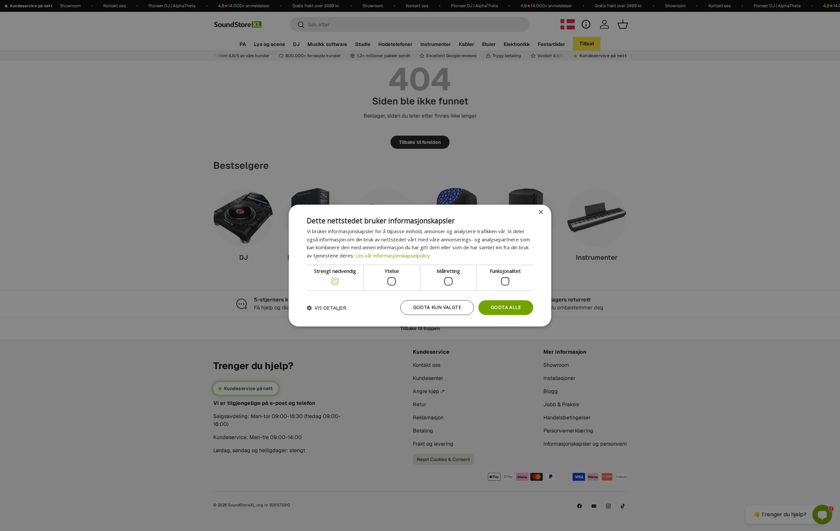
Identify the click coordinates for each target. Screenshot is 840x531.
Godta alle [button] (506, 307)
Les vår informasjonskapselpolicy (392, 255)
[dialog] (420, 266)
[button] (326, 307)
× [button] (540, 212)
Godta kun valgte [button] (437, 307)
